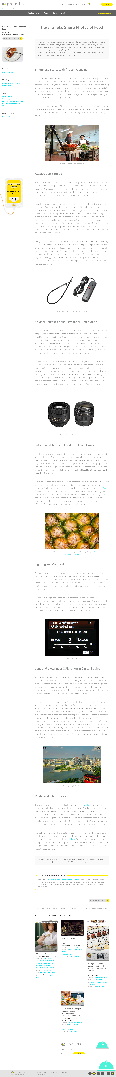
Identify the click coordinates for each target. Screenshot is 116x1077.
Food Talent (43, 967)
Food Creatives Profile (75, 956)
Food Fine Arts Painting (73, 947)
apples (66, 952)
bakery (92, 982)
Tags (46, 13)
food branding (39, 974)
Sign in (96, 4)
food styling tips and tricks (11, 103)
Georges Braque (73, 952)
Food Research (47, 965)
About (39, 1072)
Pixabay (76, 554)
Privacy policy (63, 1072)
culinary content (43, 972)
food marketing (48, 974)
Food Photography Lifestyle (75, 1022)
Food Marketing (46, 963)
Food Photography (8, 72)
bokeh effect (101, 488)
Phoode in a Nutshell (44, 954)
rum (71, 954)
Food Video (49, 967)
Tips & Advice (6, 117)
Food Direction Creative (44, 961)
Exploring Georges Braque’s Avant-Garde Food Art (70, 940)
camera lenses (7, 96)
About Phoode (47, 970)
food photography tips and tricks (13, 101)
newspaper (94, 984)
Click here (71, 839)
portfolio (64, 1029)
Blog (83, 4)
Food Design (45, 960)
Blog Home (9, 8)
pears (67, 954)
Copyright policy (42, 1074)
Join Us (107, 4)
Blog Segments (33, 13)
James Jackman (98, 982)
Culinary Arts (45, 958)
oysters (64, 954)
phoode (54, 974)
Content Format (59, 13)
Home (63, 4)
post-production (86, 805)
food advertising (52, 972)
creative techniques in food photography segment (63, 879)
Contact (45, 1072)
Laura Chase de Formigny (71, 1027)
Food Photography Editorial (100, 977)
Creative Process (100, 986)
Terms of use (53, 1072)
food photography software (11, 99)
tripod (4, 106)
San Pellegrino (70, 1029)
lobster (79, 952)
